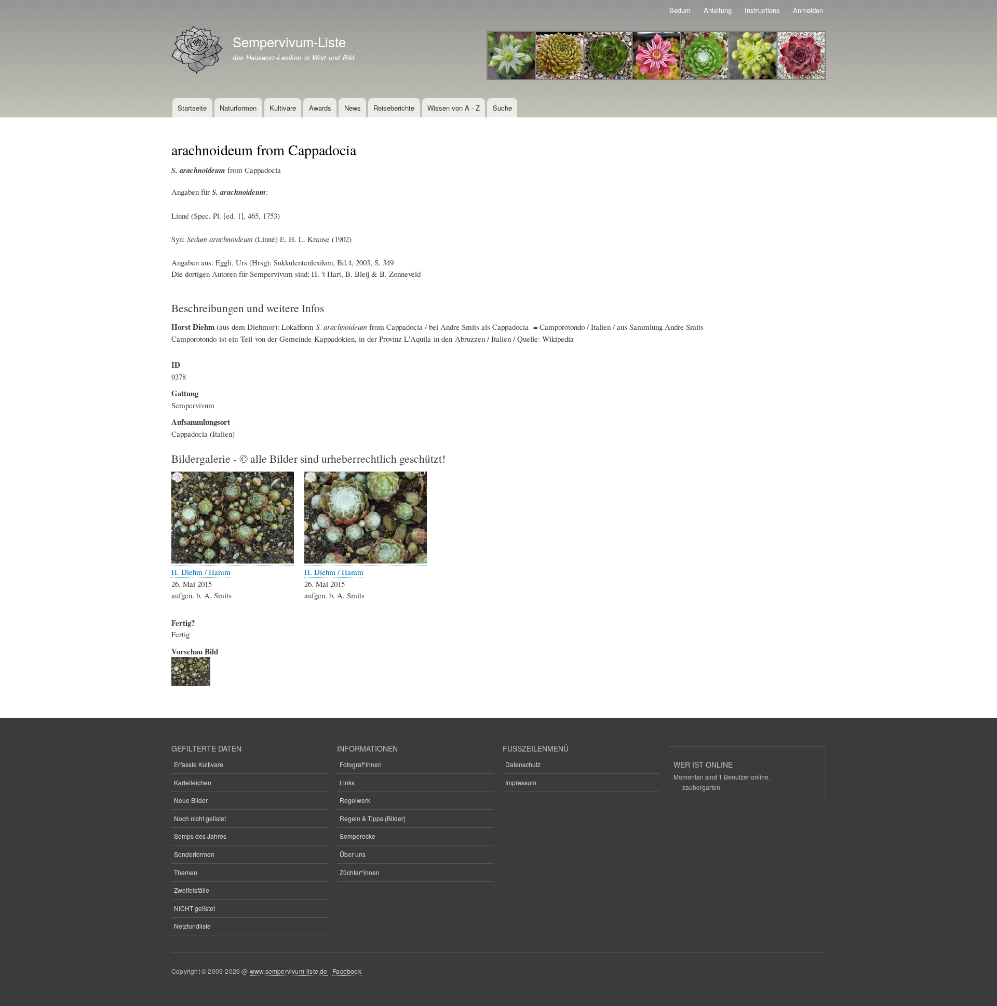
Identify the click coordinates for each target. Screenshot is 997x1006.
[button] (232, 560)
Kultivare (283, 108)
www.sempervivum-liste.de (289, 971)
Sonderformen (194, 854)
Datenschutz (523, 764)
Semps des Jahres (200, 835)
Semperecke (357, 835)
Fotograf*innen (361, 764)
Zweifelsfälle (191, 890)
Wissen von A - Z (453, 108)
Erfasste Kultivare (198, 764)
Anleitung (718, 10)
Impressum (520, 782)
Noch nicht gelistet (200, 818)
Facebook (346, 971)
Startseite (192, 108)
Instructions (762, 10)
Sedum (680, 10)
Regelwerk (355, 800)
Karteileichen (192, 782)
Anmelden (808, 10)
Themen (185, 872)
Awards (320, 108)
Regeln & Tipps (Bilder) (373, 818)
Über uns (353, 854)
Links (347, 782)
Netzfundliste (192, 925)
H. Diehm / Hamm (201, 572)
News (352, 108)
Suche (502, 108)
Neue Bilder (191, 800)
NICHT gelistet (194, 908)
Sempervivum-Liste (289, 41)
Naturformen (238, 108)
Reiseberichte (393, 108)
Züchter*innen (360, 872)
